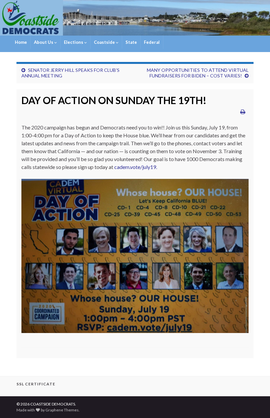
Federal (152, 42)
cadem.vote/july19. (135, 167)
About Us (44, 42)
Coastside (105, 42)
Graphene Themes (62, 409)
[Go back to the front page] (135, 18)
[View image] (135, 255)
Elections (74, 42)
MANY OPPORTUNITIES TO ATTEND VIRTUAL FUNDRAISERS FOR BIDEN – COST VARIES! (198, 72)
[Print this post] (242, 111)
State (131, 42)
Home (21, 42)
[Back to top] (255, 403)
